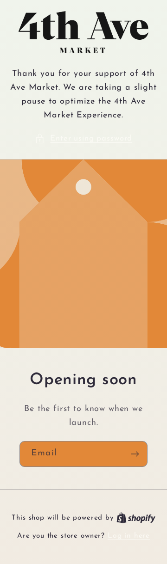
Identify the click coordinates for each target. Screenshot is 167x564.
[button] (83, 138)
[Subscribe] (134, 454)
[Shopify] (135, 517)
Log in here (129, 535)
